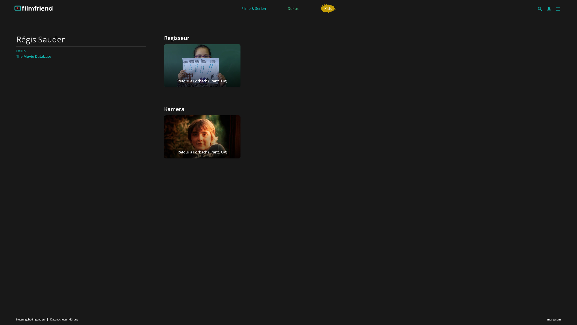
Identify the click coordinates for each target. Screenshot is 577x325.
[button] (558, 9)
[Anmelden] (549, 9)
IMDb (21, 51)
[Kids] (328, 8)
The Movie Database (33, 56)
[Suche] (540, 9)
